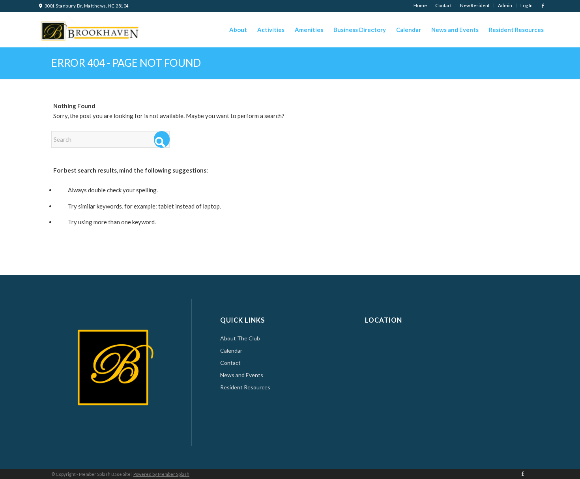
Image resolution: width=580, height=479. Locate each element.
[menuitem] (420, 6)
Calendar (231, 350)
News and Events (241, 375)
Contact (230, 362)
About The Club (240, 338)
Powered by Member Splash (161, 474)
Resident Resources (245, 387)
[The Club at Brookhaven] (88, 28)
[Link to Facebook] (543, 6)
